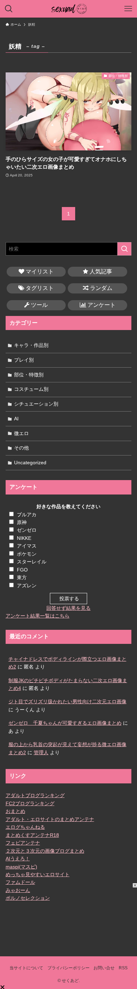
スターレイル (31, 561)
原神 (22, 522)
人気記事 (100, 271)
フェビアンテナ (23, 843)
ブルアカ (27, 514)
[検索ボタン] (9, 9)
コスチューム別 (31, 389)
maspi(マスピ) (21, 867)
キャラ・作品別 (31, 345)
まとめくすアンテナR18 (32, 835)
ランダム (100, 288)
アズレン (27, 585)
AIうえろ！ (18, 858)
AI (16, 418)
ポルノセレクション (28, 898)
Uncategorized (30, 462)
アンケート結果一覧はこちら (38, 616)
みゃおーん (18, 890)
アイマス (27, 546)
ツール (39, 305)
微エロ (21, 433)
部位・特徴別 (29, 374)
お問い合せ (104, 967)
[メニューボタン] (128, 9)
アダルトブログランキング (35, 795)
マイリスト (39, 271)
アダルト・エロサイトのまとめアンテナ (50, 819)
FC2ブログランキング (30, 803)
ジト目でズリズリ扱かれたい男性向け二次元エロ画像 (67, 701)
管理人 (41, 752)
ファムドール (20, 882)
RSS (123, 967)
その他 (21, 448)
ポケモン (27, 554)
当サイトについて (26, 967)
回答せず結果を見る (68, 608)
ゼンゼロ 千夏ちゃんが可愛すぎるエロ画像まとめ (65, 723)
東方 (22, 577)
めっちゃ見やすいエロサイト (38, 874)
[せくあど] (68, 9)
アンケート (101, 305)
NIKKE (24, 538)
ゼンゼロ (27, 530)
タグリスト (39, 288)
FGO (22, 570)
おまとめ (15, 811)
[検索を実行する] (124, 249)
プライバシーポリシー (68, 967)
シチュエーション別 (36, 404)
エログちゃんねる (25, 827)
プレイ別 (24, 360)
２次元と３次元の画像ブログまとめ (45, 851)
